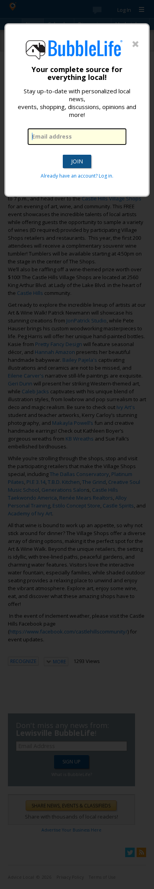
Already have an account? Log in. (77, 175)
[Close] (135, 44)
